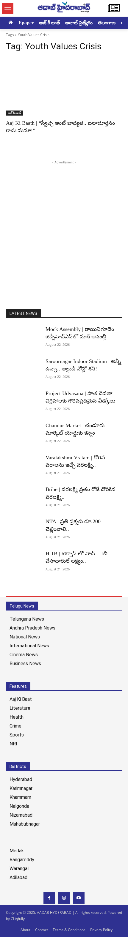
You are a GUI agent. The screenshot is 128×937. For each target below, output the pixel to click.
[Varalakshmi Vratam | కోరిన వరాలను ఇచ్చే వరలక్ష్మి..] (23, 466)
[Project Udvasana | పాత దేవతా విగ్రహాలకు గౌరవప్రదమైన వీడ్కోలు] (23, 402)
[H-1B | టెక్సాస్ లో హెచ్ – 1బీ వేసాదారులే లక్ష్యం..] (23, 562)
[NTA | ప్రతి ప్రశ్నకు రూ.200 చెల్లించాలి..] (23, 530)
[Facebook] (49, 898)
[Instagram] (64, 898)
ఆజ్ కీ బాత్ (14, 113)
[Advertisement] (64, 229)
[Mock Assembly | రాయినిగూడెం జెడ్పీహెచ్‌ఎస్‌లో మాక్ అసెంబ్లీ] (23, 338)
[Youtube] (79, 898)
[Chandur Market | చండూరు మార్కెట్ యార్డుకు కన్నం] (23, 434)
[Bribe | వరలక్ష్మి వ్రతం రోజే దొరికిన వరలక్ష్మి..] (23, 498)
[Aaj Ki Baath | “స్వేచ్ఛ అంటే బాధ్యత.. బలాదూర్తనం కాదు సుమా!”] (64, 87)
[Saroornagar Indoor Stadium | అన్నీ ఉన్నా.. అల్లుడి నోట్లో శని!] (23, 370)
